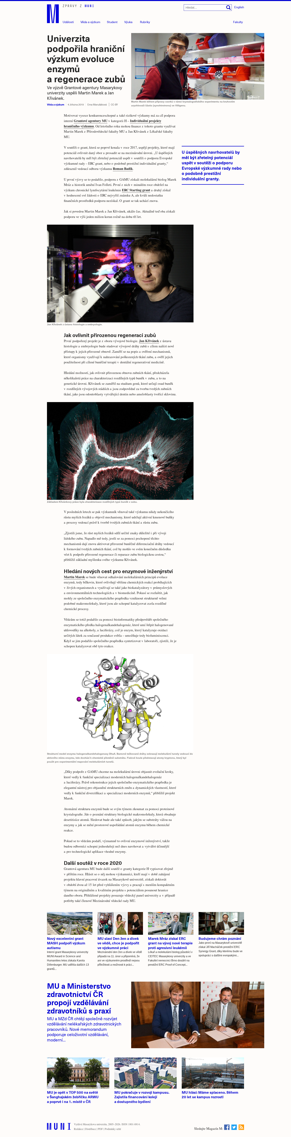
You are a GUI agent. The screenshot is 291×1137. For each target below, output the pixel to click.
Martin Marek (74, 576)
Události (68, 22)
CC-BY (114, 104)
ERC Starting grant (136, 190)
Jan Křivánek (149, 340)
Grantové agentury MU (90, 120)
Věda (90, 22)
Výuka (128, 22)
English (239, 7)
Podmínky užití (113, 1129)
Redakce (78, 1129)
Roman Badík (123, 168)
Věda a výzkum (55, 104)
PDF (100, 1129)
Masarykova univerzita (95, 1124)
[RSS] (241, 1127)
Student (112, 22)
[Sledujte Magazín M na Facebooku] (227, 1127)
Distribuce (90, 1129)
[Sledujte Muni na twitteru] (234, 1127)
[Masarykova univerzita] (59, 1127)
